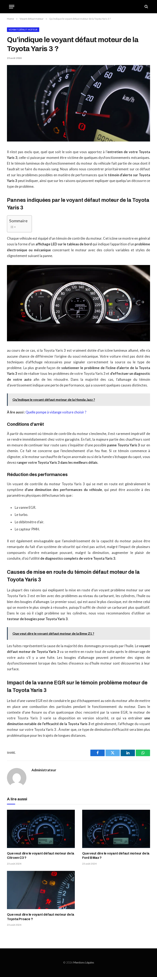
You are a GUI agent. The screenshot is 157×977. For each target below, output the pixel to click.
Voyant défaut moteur (23, 29)
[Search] (146, 6)
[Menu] (11, 6)
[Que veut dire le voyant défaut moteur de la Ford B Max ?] (116, 829)
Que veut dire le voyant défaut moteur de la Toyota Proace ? (40, 917)
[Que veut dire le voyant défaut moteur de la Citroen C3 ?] (41, 829)
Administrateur (43, 770)
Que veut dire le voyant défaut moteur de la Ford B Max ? (115, 856)
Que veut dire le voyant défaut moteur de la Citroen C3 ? (40, 856)
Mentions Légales (83, 962)
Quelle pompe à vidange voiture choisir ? (56, 412)
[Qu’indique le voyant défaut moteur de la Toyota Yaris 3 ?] (78, 140)
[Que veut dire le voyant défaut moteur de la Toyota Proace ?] (41, 890)
